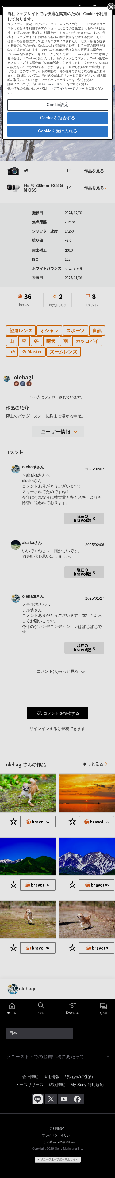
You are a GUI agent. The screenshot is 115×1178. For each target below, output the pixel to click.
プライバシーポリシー (69, 88)
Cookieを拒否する (57, 117)
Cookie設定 (58, 104)
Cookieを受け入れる (57, 130)
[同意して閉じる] (110, 6)
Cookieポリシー (55, 84)
